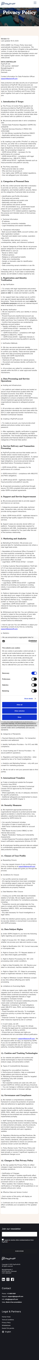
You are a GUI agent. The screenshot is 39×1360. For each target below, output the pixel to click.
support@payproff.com (9, 78)
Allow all (19, 704)
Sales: (12, 1302)
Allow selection (19, 711)
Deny (19, 717)
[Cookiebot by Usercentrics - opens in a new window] (28, 641)
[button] (35, 2)
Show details (28, 698)
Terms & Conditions (8, 1319)
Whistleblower (6, 1325)
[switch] (34, 679)
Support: (12, 1296)
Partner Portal (6, 1317)
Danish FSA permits (8, 1328)
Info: (10, 1299)
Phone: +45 (9, 1293)
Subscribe (19, 1251)
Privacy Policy (6, 1322)
